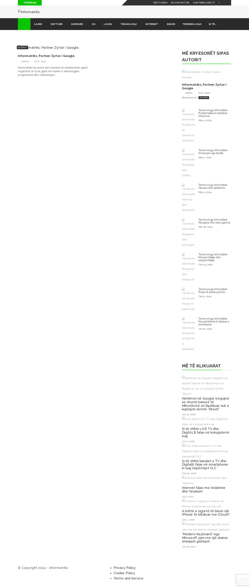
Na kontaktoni (180, 2)
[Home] (24, 24)
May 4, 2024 (204, 120)
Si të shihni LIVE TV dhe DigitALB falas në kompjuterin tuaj (205, 432)
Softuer (57, 24)
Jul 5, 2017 (187, 496)
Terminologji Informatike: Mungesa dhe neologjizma (214, 221)
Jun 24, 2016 (189, 414)
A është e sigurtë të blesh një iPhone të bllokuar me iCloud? (205, 513)
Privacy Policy (125, 568)
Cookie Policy (124, 573)
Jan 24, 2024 (205, 328)
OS (93, 24)
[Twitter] (228, 2)
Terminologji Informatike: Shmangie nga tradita (213, 152)
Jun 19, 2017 (188, 546)
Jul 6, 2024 (40, 61)
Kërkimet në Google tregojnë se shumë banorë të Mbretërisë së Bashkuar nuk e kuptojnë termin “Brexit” (205, 403)
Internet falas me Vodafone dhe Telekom (204, 489)
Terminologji (191, 24)
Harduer (77, 24)
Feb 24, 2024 (205, 264)
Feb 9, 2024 (204, 296)
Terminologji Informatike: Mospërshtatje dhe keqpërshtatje (213, 257)
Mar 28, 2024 (205, 227)
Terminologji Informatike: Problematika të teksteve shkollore (213, 113)
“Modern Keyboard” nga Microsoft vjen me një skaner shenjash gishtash (205, 537)
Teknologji (128, 24)
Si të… (212, 24)
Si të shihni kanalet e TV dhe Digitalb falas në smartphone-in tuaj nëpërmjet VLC (205, 464)
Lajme (38, 24)
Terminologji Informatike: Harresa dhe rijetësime (213, 186)
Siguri (171, 24)
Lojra (108, 24)
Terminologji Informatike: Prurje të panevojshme (213, 291)
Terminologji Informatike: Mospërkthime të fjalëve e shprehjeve (213, 321)
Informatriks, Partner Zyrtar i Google (46, 56)
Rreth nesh (160, 2)
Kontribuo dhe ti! (204, 2)
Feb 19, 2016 (189, 473)
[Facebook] (224, 2)
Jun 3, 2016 (188, 441)
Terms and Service (128, 578)
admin (25, 61)
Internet (151, 24)
